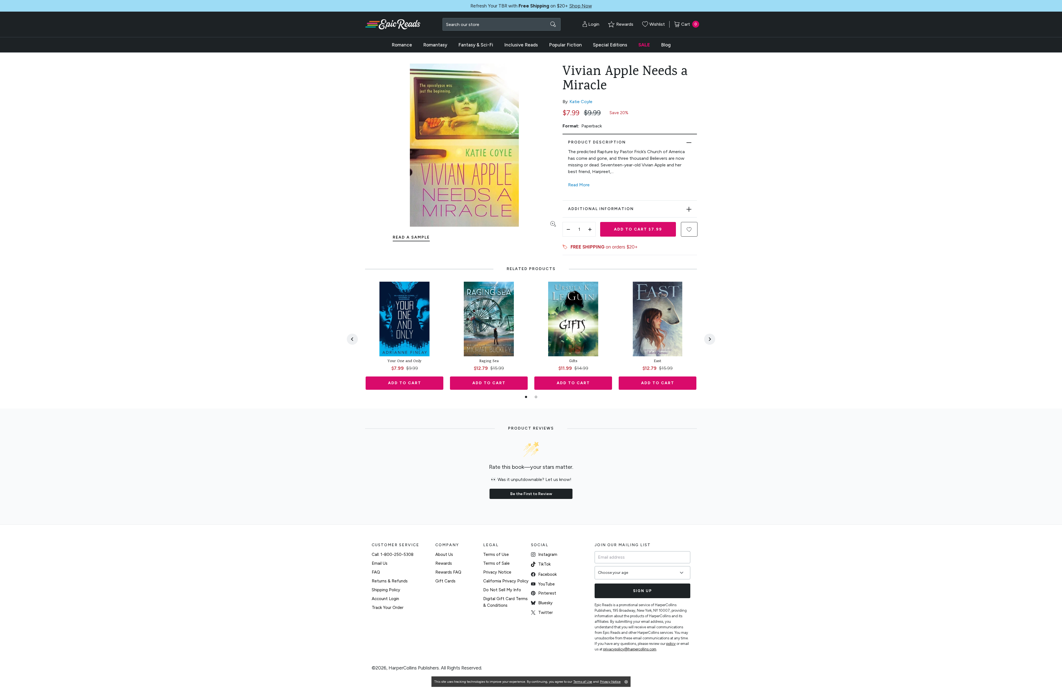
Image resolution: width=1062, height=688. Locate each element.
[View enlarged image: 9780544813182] (464, 145)
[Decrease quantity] (568, 229)
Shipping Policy (386, 589)
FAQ (376, 572)
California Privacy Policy (506, 581)
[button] (689, 229)
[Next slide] (709, 339)
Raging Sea (489, 361)
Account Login (385, 598)
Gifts (573, 361)
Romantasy (435, 45)
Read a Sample (411, 237)
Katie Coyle (580, 101)
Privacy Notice (497, 572)
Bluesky (545, 602)
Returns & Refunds (390, 581)
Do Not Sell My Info (502, 589)
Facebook (547, 574)
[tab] (526, 397)
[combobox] (501, 24)
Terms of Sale (496, 563)
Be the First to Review (531, 493)
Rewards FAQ (448, 572)
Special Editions (610, 45)
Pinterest (547, 593)
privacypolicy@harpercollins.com (629, 649)
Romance (402, 45)
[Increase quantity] (589, 229)
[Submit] (553, 24)
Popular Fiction (565, 45)
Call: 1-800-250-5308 (392, 554)
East (657, 361)
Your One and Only (404, 361)
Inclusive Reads (521, 45)
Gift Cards (445, 581)
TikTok (544, 564)
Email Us (379, 563)
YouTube (546, 584)
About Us (444, 554)
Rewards (443, 563)
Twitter (545, 612)
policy (671, 644)
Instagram (547, 554)
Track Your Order (388, 607)
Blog (666, 45)
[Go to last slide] (352, 339)
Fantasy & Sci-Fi (475, 45)
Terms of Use (496, 554)
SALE (644, 45)
